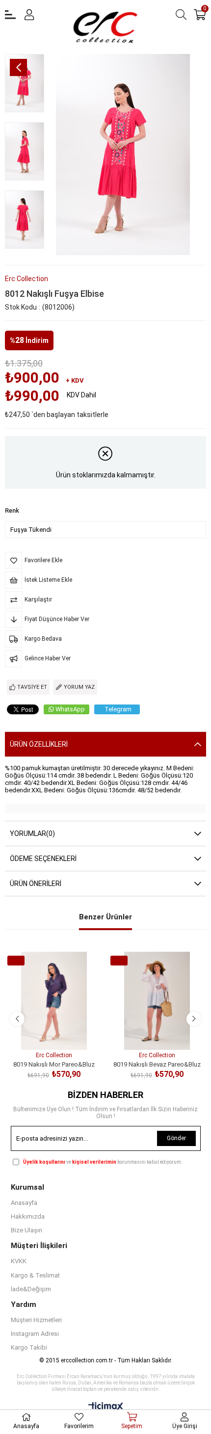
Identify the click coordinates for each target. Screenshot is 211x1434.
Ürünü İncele (65, 1031)
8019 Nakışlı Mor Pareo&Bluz (54, 1064)
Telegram (118, 709)
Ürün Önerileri (35, 883)
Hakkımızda (28, 1216)
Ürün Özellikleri (39, 744)
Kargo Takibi (29, 1347)
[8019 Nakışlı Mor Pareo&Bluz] (54, 1001)
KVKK (18, 1261)
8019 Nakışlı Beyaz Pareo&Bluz (157, 1064)
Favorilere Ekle (43, 1031)
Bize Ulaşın (26, 1230)
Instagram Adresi (35, 1333)
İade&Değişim (31, 1289)
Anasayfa (24, 1202)
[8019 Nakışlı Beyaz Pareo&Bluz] (157, 1001)
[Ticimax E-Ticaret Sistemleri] (105, 1407)
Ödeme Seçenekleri (43, 858)
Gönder (176, 1138)
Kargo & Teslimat (35, 1275)
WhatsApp (70, 709)
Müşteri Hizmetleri (36, 1320)
